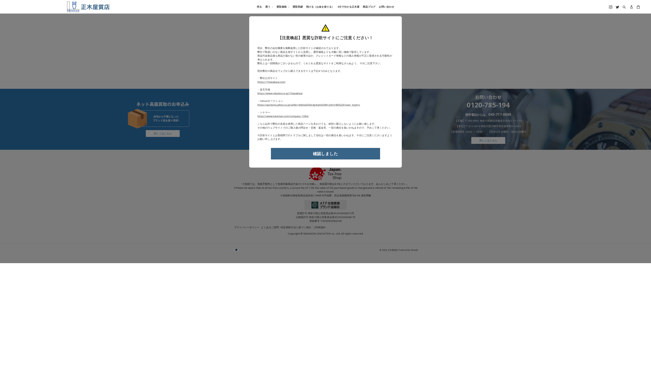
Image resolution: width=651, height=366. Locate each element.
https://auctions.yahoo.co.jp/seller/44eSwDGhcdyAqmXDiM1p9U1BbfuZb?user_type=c (308, 105)
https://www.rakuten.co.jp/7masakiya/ (280, 93)
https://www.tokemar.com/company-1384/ (283, 116)
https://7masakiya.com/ (271, 82)
